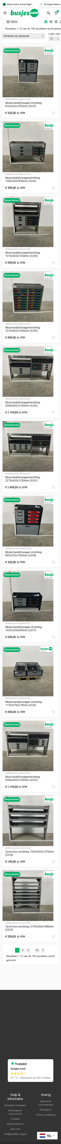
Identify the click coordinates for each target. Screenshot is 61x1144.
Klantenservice (15, 1123)
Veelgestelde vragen (15, 1134)
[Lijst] (56, 21)
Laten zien (54, 33)
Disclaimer (46, 1109)
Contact (15, 1118)
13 (37, 950)
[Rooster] (45, 21)
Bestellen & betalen (15, 1105)
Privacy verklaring (45, 1114)
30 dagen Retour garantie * (47, 4)
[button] (53, 113)
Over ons (15, 1129)
